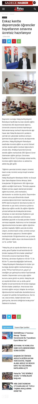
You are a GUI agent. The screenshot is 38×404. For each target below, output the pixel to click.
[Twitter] (9, 41)
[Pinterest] (14, 41)
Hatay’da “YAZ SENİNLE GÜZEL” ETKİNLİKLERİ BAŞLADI (23, 375)
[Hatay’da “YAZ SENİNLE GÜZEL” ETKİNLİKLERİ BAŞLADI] (7, 376)
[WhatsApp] (19, 41)
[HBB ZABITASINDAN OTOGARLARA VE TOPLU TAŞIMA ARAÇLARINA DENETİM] (7, 386)
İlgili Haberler (7, 327)
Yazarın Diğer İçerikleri (21, 327)
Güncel (12, 14)
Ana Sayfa (5, 14)
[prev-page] (3, 396)
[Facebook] (4, 41)
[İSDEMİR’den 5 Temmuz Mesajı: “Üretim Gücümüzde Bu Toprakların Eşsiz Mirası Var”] (7, 335)
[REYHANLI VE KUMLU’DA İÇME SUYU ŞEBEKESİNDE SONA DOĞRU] (7, 348)
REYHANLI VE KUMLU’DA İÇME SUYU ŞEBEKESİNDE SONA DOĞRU (24, 348)
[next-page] (6, 396)
